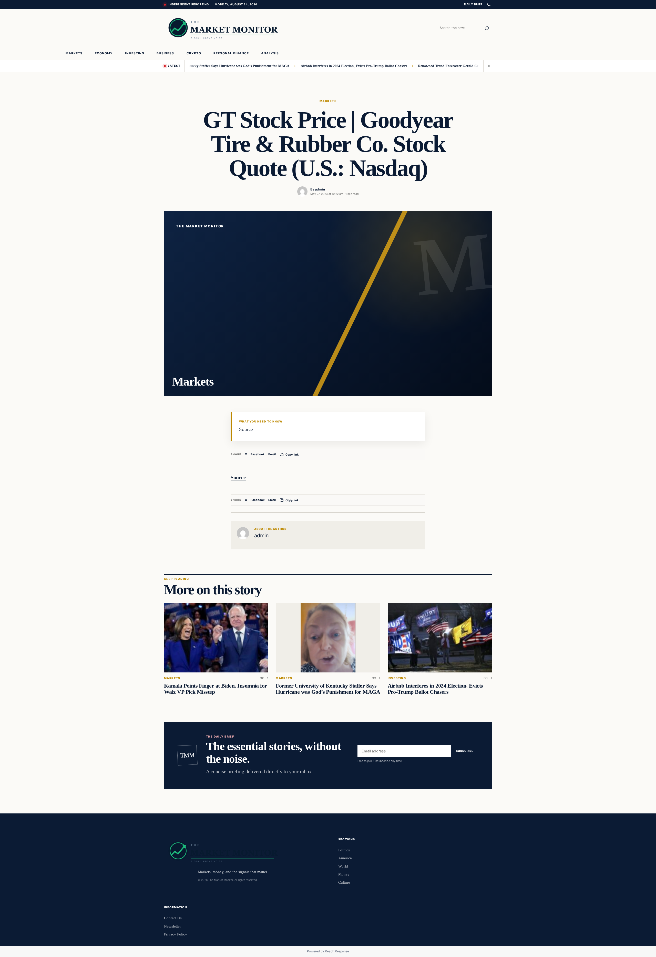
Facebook (258, 454)
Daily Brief (473, 4)
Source (238, 477)
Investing (397, 678)
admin (320, 189)
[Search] (487, 28)
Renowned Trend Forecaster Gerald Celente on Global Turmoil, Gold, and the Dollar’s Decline (470, 66)
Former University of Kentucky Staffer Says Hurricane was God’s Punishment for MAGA (198, 66)
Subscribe (465, 751)
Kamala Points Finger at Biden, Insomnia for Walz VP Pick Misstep (215, 689)
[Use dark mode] (488, 4)
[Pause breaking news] (487, 66)
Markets (328, 101)
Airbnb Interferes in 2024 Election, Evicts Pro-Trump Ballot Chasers (332, 66)
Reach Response (337, 951)
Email (272, 454)
